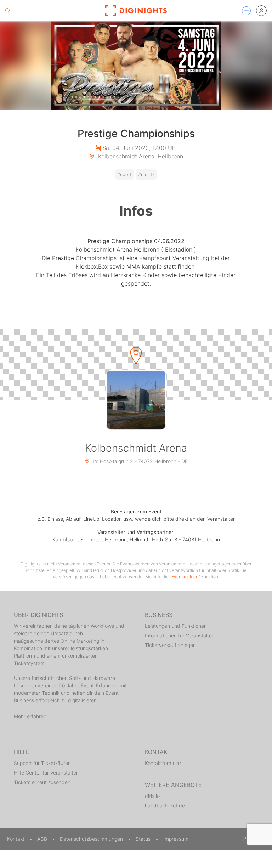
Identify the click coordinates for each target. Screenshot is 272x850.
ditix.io (152, 796)
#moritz (146, 174)
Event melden (184, 576)
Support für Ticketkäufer (42, 763)
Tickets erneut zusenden (42, 782)
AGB (43, 839)
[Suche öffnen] (7, 10)
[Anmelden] (261, 10)
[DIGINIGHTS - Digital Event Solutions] (136, 10)
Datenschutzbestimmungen (92, 839)
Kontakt (16, 839)
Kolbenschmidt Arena (136, 448)
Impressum (175, 839)
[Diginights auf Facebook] (243, 839)
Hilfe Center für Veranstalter (46, 773)
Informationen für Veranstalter (179, 635)
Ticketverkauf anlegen (170, 645)
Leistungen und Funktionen (176, 626)
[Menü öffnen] (246, 10)
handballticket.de (165, 806)
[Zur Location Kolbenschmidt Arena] (136, 400)
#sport (124, 174)
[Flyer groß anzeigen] (136, 65)
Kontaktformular (163, 763)
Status (144, 839)
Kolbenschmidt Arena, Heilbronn (139, 156)
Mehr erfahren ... (33, 716)
